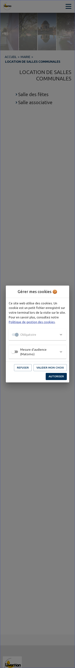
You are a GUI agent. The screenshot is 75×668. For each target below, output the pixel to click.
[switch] (13, 351)
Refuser (23, 367)
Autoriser (56, 376)
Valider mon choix (50, 367)
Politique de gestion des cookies (32, 322)
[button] (37, 334)
